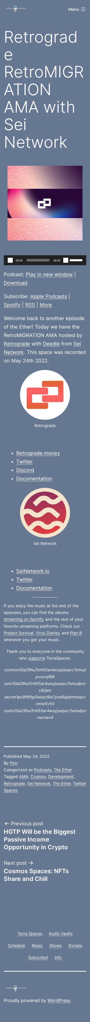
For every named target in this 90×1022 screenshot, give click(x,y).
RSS (30, 305)
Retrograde (17, 344)
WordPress (59, 1000)
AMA (23, 776)
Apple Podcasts (48, 296)
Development (61, 776)
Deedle (51, 344)
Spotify (12, 305)
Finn (14, 763)
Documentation (34, 479)
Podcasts (43, 769)
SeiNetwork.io (33, 571)
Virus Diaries (48, 632)
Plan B (76, 632)
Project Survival (19, 632)
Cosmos (38, 776)
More (46, 305)
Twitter (24, 462)
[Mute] (65, 260)
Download (15, 283)
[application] (45, 260)
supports (36, 658)
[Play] (10, 260)
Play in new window (49, 274)
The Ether (63, 769)
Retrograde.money (38, 453)
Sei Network (38, 783)
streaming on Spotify (23, 619)
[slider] (77, 259)
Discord (25, 470)
